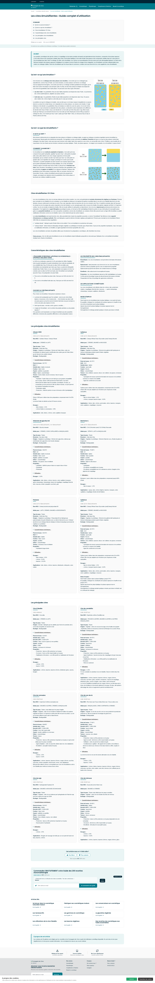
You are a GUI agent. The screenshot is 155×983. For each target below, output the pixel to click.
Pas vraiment (84, 855)
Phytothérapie (92, 6)
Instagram (89, 967)
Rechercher (72, 6)
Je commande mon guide (88, 885)
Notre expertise (90, 965)
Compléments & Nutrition (104, 6)
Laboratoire (33, 1)
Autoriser (131, 979)
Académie (42, 1)
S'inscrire (56, 974)
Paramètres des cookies (145, 979)
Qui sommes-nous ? (91, 963)
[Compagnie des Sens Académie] (39, 6)
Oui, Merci (72, 855)
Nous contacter (110, 963)
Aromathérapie (83, 6)
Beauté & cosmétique (118, 6)
